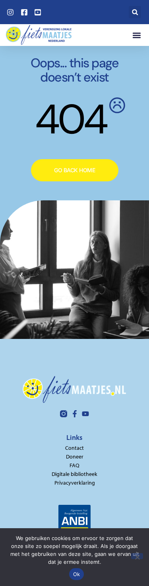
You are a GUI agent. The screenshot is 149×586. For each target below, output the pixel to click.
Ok (76, 574)
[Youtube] (85, 413)
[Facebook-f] (74, 413)
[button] (135, 12)
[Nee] (137, 556)
